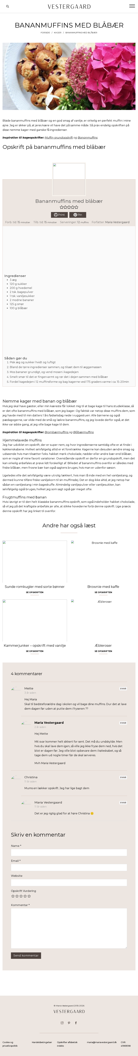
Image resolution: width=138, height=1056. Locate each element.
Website (16, 875)
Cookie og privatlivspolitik (10, 1044)
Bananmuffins (88, 137)
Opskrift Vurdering (23, 891)
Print (61, 214)
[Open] (132, 6)
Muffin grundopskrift (59, 137)
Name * (16, 845)
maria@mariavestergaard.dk (102, 1042)
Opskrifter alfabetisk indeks (67, 1044)
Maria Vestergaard (117, 222)
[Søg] (8, 6)
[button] (61, 207)
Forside (45, 32)
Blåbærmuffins (83, 432)
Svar (123, 688)
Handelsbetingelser (42, 1042)
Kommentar (20, 905)
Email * (16, 860)
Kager (57, 32)
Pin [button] (79, 214)
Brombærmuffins (57, 432)
